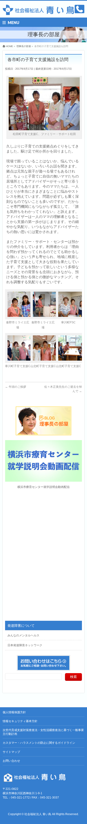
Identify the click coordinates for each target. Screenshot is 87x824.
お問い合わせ (11, 761)
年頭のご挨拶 (15, 386)
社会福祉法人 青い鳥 (37, 814)
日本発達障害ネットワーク (24, 645)
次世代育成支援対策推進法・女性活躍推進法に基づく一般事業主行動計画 (43, 732)
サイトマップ (11, 752)
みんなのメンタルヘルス (23, 635)
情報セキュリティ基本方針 (20, 721)
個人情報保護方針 (14, 712)
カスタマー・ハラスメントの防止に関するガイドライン (39, 742)
